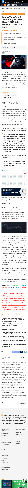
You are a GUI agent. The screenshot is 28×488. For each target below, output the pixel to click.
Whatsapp (15, 285)
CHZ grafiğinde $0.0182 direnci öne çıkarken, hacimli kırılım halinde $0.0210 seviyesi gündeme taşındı (12, 319)
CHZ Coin (4, 128)
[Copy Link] (12, 47)
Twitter (17, 287)
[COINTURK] (11, 5)
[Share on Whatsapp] (10, 47)
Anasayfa (3, 8)
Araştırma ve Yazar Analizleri (9, 14)
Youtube (24, 287)
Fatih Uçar (7, 51)
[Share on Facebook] (5, 47)
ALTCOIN (8, 8)
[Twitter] (23, 357)
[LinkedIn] (26, 357)
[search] (21, 5)
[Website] (21, 357)
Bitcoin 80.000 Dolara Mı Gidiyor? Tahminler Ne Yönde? (11, 328)
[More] (14, 47)
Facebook (11, 287)
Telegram (23, 285)
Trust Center (6, 309)
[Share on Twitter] (7, 47)
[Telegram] (26, 480)
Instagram (4, 287)
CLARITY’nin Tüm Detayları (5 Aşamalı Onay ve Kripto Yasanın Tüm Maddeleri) (12, 337)
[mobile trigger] (2, 5)
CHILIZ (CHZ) (13, 8)
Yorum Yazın (22, 403)
